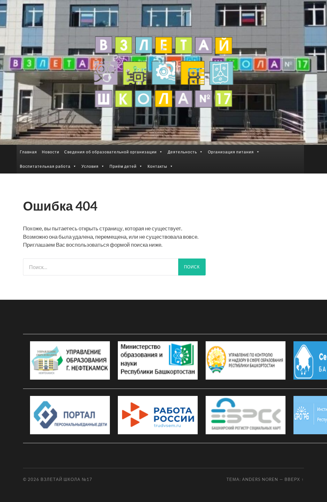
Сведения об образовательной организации (110, 152)
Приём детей (123, 166)
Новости (50, 152)
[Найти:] (100, 267)
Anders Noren (260, 479)
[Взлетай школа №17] (163, 72)
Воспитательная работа (45, 166)
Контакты (157, 166)
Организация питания (231, 152)
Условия (90, 166)
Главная (28, 152)
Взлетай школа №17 (66, 479)
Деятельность (182, 152)
